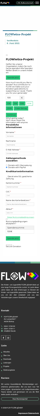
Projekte (6, 366)
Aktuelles (6, 351)
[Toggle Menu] (37, 3)
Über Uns (6, 355)
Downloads (7, 359)
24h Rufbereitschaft (25, 3)
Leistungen (7, 362)
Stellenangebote (9, 370)
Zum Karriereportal (20, 399)
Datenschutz (33, 413)
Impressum (23, 413)
